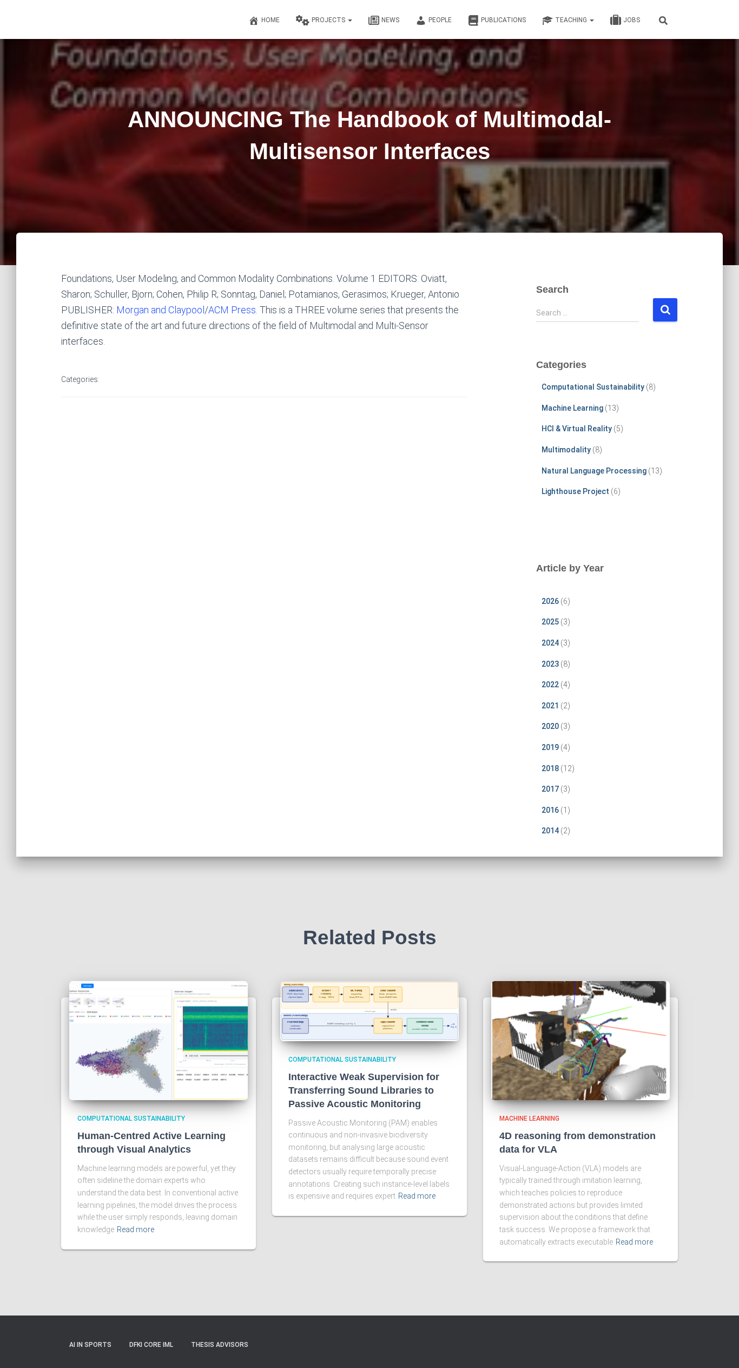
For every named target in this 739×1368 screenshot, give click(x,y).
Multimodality (566, 449)
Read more (135, 1229)
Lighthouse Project (575, 491)
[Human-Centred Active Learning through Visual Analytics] (158, 1040)
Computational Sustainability (593, 387)
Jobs (631, 20)
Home (270, 20)
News (390, 20)
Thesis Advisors (219, 1345)
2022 (550, 684)
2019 (550, 747)
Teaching (572, 20)
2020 (550, 726)
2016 (550, 810)
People (440, 20)
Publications (503, 20)
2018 (550, 768)
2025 (550, 621)
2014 (550, 830)
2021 (550, 705)
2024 (550, 643)
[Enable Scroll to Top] (717, 1346)
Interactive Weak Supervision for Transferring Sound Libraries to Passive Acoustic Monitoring (363, 1090)
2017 (550, 789)
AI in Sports (90, 1345)
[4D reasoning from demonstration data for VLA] (580, 1040)
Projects (329, 20)
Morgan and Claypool (160, 309)
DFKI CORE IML (151, 1345)
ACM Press (232, 309)
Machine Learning (572, 408)
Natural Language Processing (594, 470)
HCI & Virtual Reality (577, 428)
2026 (550, 601)
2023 (550, 664)
